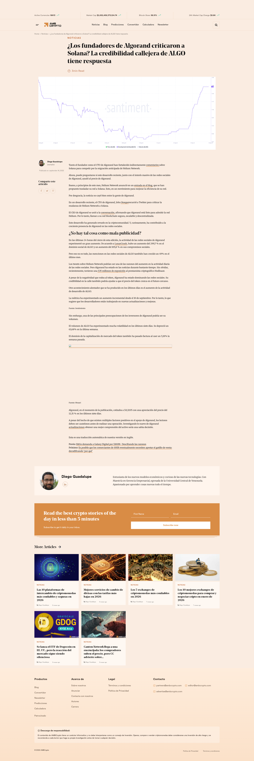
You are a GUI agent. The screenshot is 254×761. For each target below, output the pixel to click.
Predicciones (117, 25)
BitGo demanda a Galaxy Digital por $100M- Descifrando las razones (111, 444)
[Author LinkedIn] (65, 484)
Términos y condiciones (119, 686)
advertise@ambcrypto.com (169, 692)
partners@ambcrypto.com (169, 686)
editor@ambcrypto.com (199, 686)
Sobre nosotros (78, 686)
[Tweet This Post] (47, 191)
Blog (105, 25)
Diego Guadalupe (54, 162)
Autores (75, 702)
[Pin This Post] (53, 191)
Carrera (75, 707)
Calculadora (148, 25)
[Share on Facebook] (41, 191)
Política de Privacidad (118, 691)
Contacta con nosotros (82, 696)
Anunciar (75, 691)
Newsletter (163, 25)
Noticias (96, 25)
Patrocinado (40, 716)
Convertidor (133, 25)
